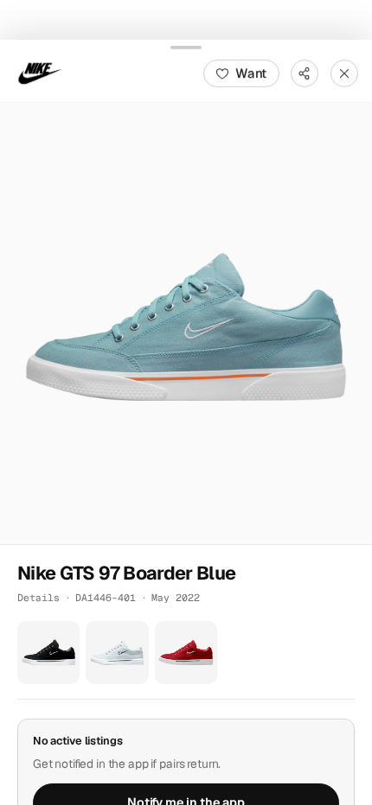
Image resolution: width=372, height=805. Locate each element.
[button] (186, 323)
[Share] (304, 72)
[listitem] (48, 652)
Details (38, 597)
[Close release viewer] (344, 72)
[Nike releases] (39, 72)
